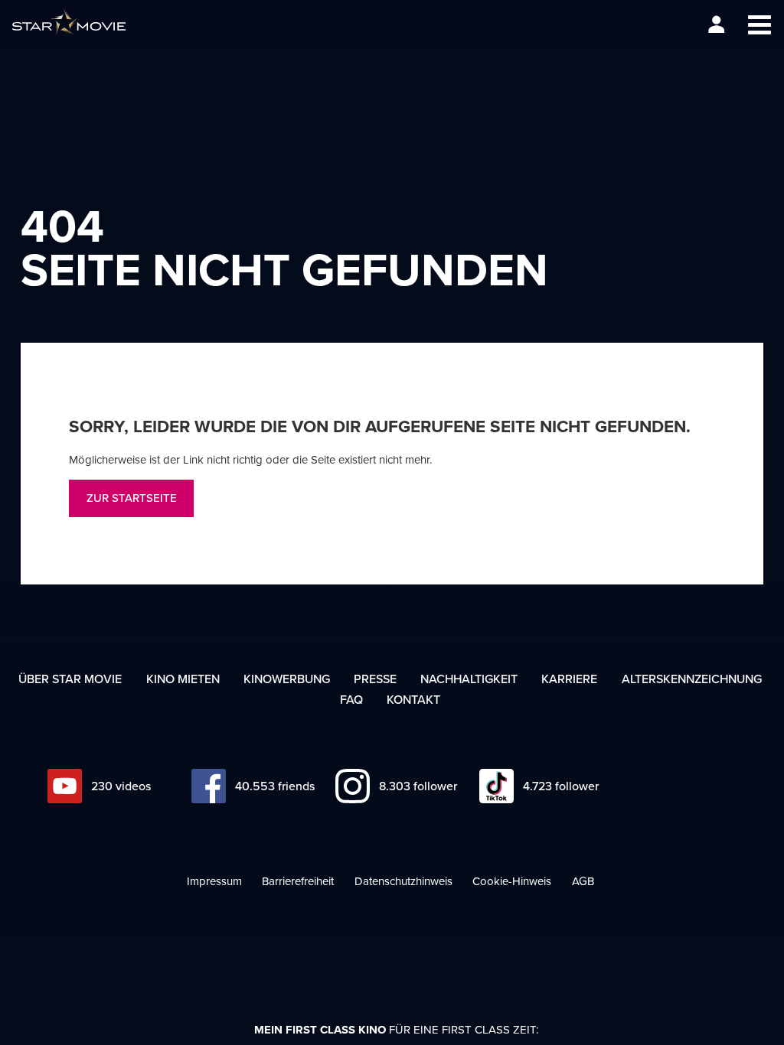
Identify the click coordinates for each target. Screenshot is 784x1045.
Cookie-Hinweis (511, 881)
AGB (583, 881)
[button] (759, 25)
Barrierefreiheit (298, 881)
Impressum (214, 881)
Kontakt (413, 699)
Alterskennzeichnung (692, 678)
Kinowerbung (286, 678)
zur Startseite (132, 498)
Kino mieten (183, 678)
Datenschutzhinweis (403, 881)
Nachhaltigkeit (469, 678)
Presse (375, 678)
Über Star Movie (70, 678)
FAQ (351, 699)
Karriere (569, 678)
